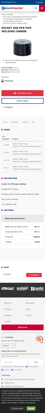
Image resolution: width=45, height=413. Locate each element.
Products (7, 309)
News (28, 309)
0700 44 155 (9, 383)
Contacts (7, 315)
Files (33, 122)
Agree (31, 408)
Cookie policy (17, 408)
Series (5, 122)
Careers (29, 315)
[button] (36, 8)
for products (18, 370)
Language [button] (38, 2)
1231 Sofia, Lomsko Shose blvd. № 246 (19, 379)
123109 (6, 152)
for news (6, 370)
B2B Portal (22, 327)
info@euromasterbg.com (14, 386)
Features (25, 122)
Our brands (30, 303)
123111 (6, 168)
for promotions (33, 366)
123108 (6, 145)
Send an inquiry (22, 101)
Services (7, 321)
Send (36, 362)
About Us (8, 303)
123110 (6, 160)
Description (15, 122)
